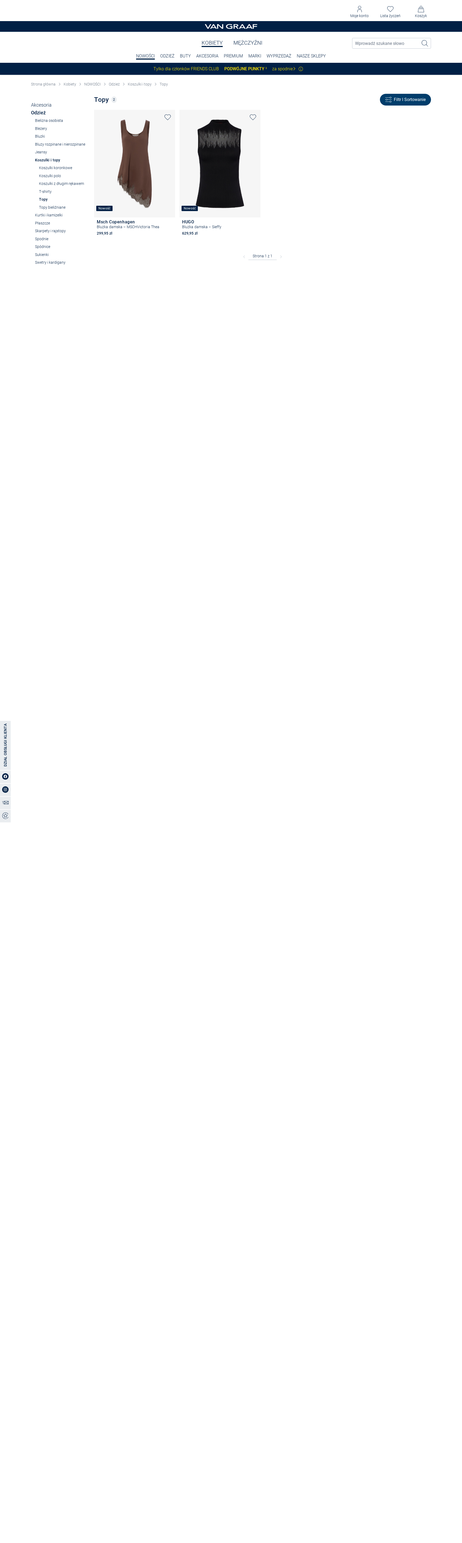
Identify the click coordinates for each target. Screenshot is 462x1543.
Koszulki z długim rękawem (61, 183)
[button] (359, 12)
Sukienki (42, 254)
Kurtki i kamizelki (49, 215)
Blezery (41, 128)
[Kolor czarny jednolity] (185, 241)
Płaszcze (42, 223)
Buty (185, 56)
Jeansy (41, 152)
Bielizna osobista (49, 120)
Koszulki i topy (140, 84)
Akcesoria (207, 56)
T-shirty (45, 191)
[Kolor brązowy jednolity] (99, 241)
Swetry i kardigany (50, 262)
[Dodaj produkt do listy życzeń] (167, 117)
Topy (164, 84)
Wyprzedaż (279, 56)
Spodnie (41, 239)
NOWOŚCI (145, 56)
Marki (254, 56)
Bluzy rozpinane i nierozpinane (60, 144)
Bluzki (40, 136)
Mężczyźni (247, 43)
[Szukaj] (425, 43)
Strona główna (43, 84)
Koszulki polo (50, 176)
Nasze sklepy (311, 56)
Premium (233, 56)
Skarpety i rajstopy (50, 231)
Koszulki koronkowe (55, 168)
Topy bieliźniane (52, 207)
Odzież (167, 56)
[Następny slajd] (171, 159)
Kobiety (212, 43)
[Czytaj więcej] (300, 69)
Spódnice (42, 246)
